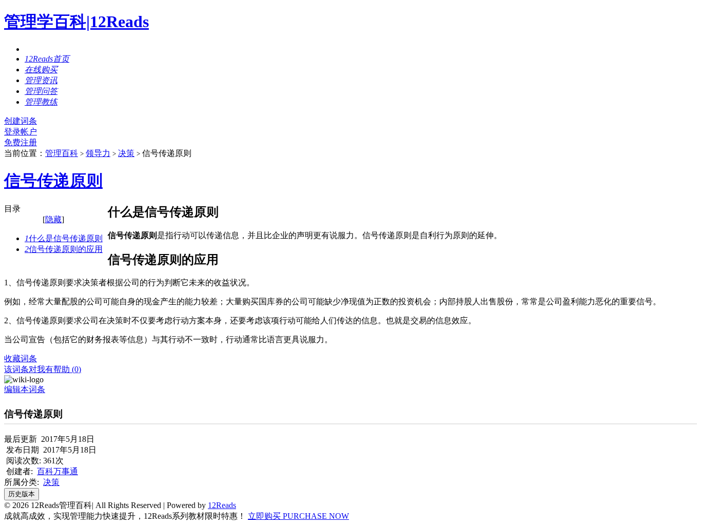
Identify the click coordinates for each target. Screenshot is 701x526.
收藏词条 (20, 358)
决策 (126, 153)
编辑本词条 (24, 389)
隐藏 (53, 219)
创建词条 (20, 120)
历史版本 (21, 494)
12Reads (222, 505)
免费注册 (20, 142)
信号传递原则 (53, 180)
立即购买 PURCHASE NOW (298, 516)
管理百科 (61, 153)
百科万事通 (57, 471)
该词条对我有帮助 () (42, 369)
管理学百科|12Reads (76, 21)
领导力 (98, 153)
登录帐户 (20, 131)
